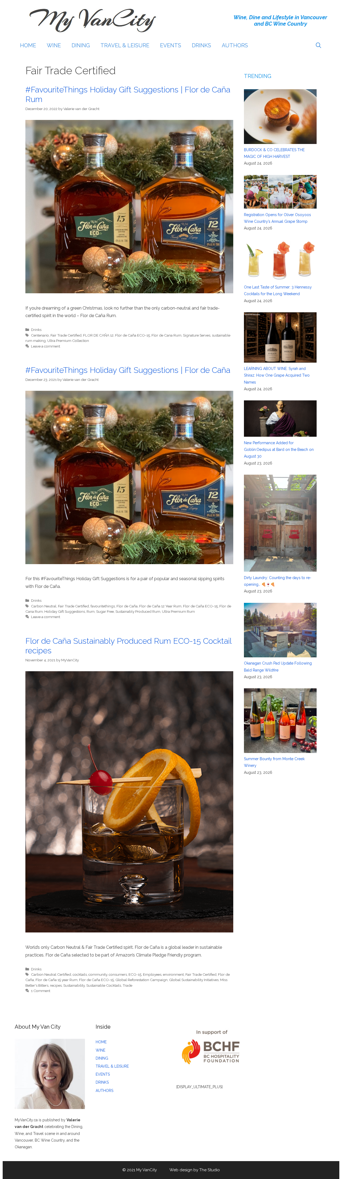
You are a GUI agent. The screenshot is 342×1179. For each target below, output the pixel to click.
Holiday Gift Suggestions (64, 611)
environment (173, 974)
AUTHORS (235, 45)
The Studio (209, 1170)
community (97, 974)
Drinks (36, 329)
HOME (28, 45)
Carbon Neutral (43, 606)
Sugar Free (105, 611)
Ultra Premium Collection (68, 340)
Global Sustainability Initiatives (194, 980)
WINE (54, 45)
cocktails (80, 974)
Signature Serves (196, 335)
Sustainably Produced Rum (137, 611)
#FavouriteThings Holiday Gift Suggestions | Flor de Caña (127, 370)
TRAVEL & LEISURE (124, 45)
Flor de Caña (127, 606)
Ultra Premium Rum (178, 611)
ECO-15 (135, 974)
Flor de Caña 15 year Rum (56, 980)
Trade (127, 985)
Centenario (40, 335)
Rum (91, 611)
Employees (152, 974)
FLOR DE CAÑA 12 (98, 335)
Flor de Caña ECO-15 (132, 335)
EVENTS (170, 45)
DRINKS (201, 45)
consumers (118, 974)
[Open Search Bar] (318, 45)
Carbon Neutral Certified (51, 974)
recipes (56, 985)
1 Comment (40, 991)
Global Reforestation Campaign (141, 980)
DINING (81, 45)
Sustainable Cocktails (103, 985)
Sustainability (74, 985)
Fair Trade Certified (65, 335)
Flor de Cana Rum (166, 335)
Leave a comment (45, 346)
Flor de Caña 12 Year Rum (160, 606)
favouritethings (103, 606)
